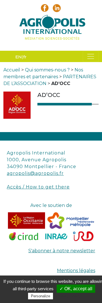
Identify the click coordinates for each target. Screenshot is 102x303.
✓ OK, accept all (76, 288)
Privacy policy (68, 296)
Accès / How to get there (38, 187)
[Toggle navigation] (91, 56)
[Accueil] (51, 29)
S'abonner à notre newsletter (61, 250)
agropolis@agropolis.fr (35, 173)
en (18, 57)
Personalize (40, 296)
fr (25, 57)
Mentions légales (76, 270)
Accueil (11, 70)
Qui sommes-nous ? (47, 70)
